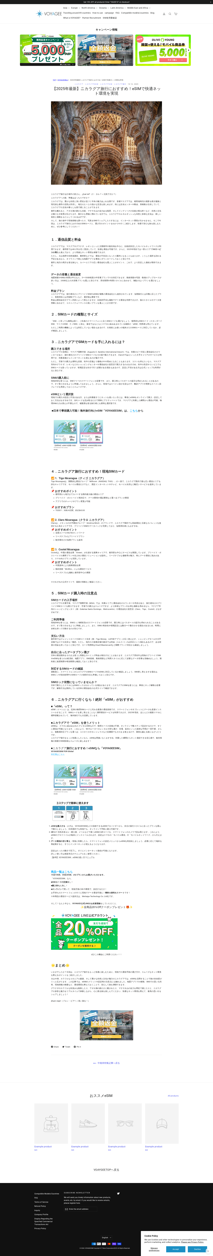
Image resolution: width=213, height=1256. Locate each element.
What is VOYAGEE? (72, 18)
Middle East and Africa (138, 8)
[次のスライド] (188, 50)
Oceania (103, 8)
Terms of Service (41, 1202)
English (105, 1238)
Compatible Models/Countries (46, 1194)
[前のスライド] (24, 50)
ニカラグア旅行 (120, 84)
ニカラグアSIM (106, 84)
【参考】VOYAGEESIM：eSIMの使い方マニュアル (73, 857)
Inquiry (37, 1210)
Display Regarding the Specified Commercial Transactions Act (43, 1221)
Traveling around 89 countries (77, 13)
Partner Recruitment (91, 18)
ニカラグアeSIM (91, 84)
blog (152, 13)
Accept (176, 1249)
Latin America (117, 8)
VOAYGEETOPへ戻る (106, 1169)
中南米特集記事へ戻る (108, 1063)
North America (89, 8)
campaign (109, 13)
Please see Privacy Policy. (192, 1242)
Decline (197, 1249)
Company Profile (41, 1214)
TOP (54, 80)
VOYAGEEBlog (63, 80)
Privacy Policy (40, 1228)
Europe (74, 8)
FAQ (117, 13)
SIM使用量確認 (110, 18)
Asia (65, 8)
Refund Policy (40, 1206)
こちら (134, 410)
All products (173, 1096)
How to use (97, 13)
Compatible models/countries (135, 13)
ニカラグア (79, 84)
